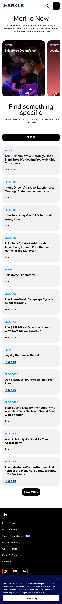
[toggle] (56, 6)
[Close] (58, 579)
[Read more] (31, 160)
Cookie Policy (38, 592)
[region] (31, 589)
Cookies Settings (31, 598)
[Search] (47, 6)
